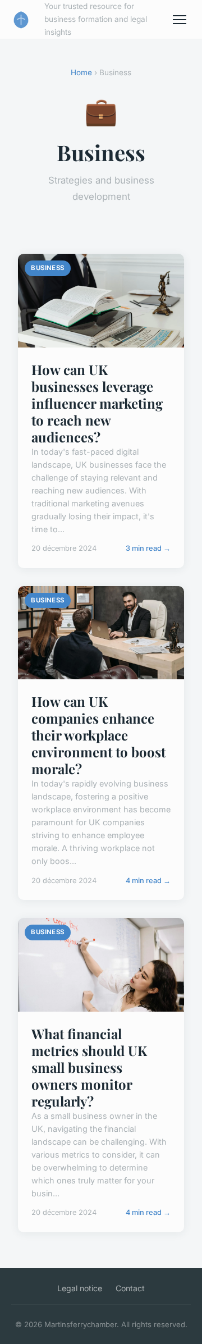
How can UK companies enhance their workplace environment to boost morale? (98, 735)
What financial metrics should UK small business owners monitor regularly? (89, 1067)
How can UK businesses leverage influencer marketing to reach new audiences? (97, 403)
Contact (130, 1288)
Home (81, 72)
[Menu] (179, 20)
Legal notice (79, 1288)
